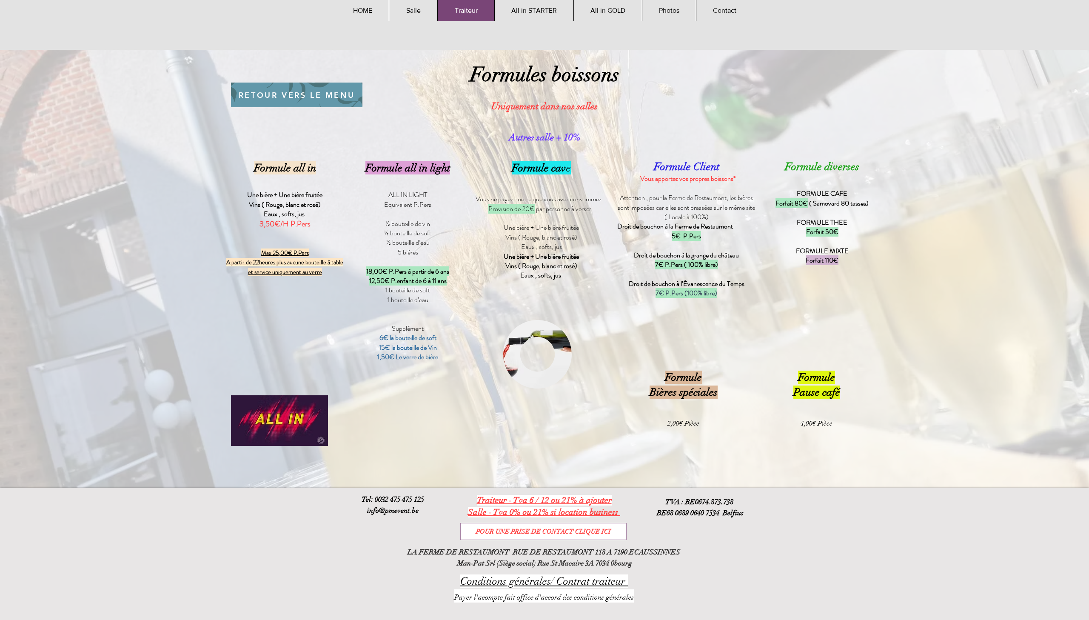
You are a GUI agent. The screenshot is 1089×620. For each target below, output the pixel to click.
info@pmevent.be (393, 510)
